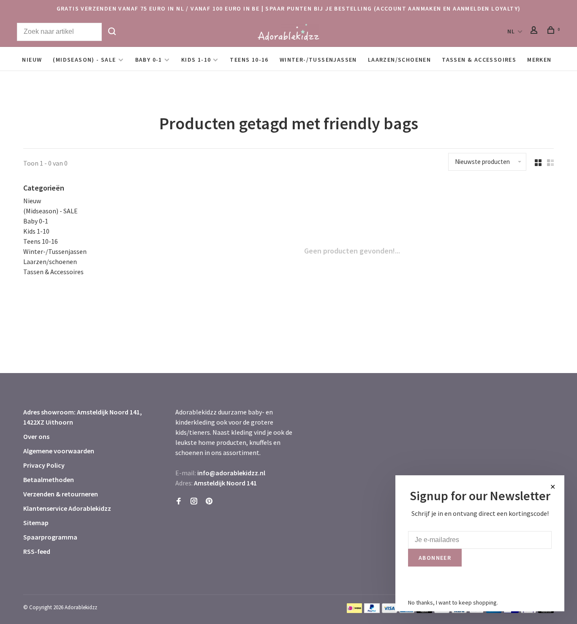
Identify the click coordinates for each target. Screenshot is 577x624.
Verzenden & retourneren (60, 494)
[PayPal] (372, 610)
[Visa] (389, 610)
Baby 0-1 (148, 59)
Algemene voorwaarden (58, 451)
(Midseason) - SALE (84, 59)
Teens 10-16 (249, 59)
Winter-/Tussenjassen (318, 59)
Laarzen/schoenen (399, 59)
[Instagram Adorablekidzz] (194, 501)
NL (511, 31)
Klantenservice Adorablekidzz (67, 508)
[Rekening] (535, 31)
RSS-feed (36, 551)
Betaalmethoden (48, 479)
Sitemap (36, 522)
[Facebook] (178, 501)
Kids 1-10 (196, 59)
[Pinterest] (209, 501)
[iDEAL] (354, 610)
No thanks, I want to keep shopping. (453, 602)
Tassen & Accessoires (479, 59)
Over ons (36, 436)
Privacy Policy (44, 465)
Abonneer (435, 557)
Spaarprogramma (50, 537)
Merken (539, 59)
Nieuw (32, 59)
